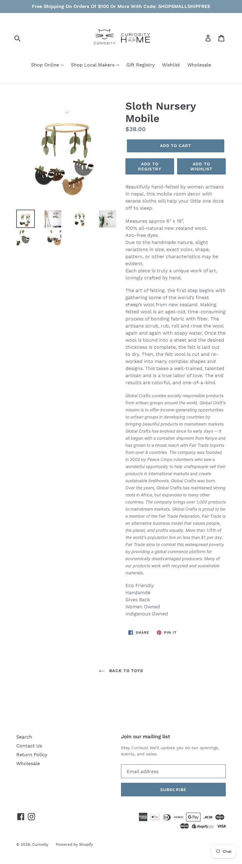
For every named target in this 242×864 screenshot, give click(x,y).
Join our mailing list (145, 736)
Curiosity (40, 844)
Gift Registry (140, 65)
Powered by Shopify (74, 844)
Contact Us (29, 746)
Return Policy (31, 754)
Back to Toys (125, 670)
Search (24, 737)
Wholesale (199, 65)
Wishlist (171, 65)
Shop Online (45, 65)
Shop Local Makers (93, 65)
